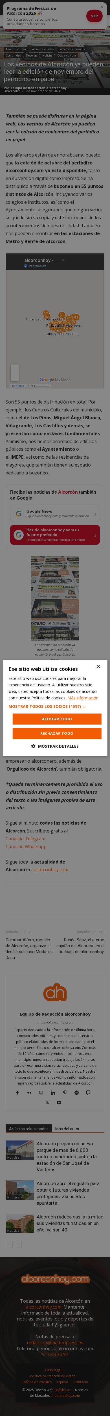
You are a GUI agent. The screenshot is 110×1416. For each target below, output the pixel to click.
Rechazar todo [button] (56, 733)
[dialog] (55, 708)
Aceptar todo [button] (57, 718)
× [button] (98, 667)
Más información (82, 698)
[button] (55, 706)
